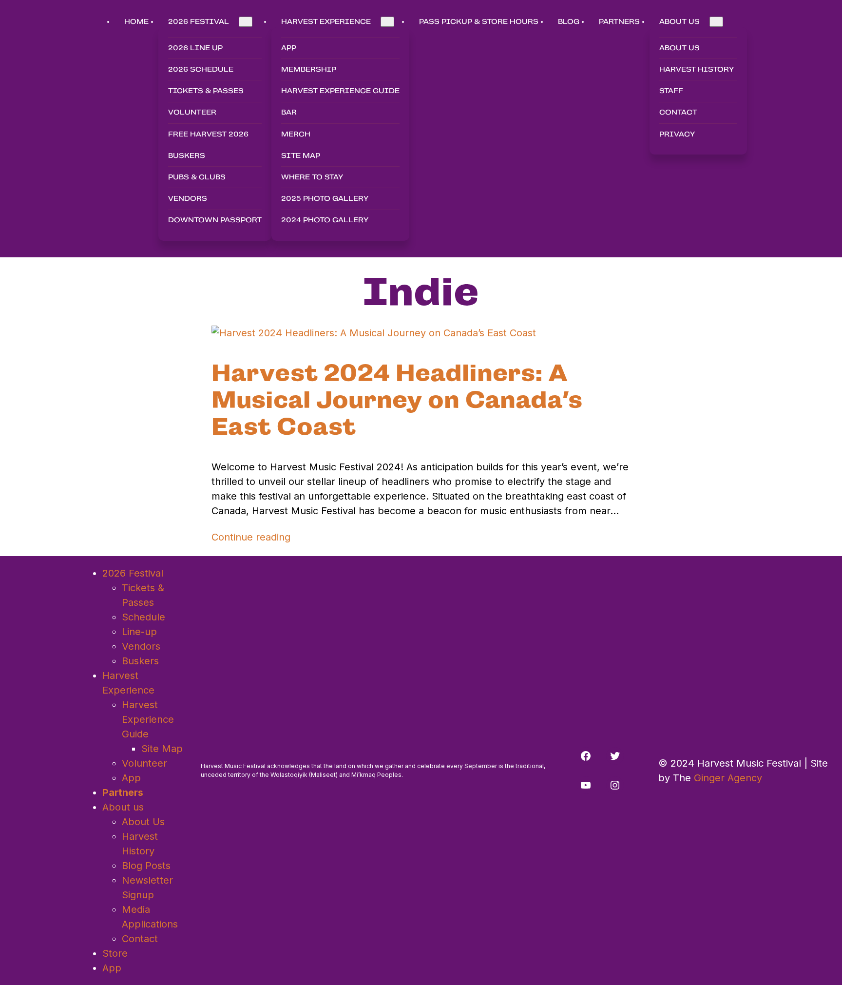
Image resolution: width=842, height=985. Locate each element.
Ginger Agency (728, 778)
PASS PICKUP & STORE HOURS (478, 21)
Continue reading (250, 537)
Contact (678, 112)
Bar (289, 112)
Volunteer (192, 112)
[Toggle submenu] (245, 22)
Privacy (677, 134)
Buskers (186, 155)
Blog (568, 21)
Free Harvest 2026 (208, 134)
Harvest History (696, 69)
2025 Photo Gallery (324, 198)
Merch (295, 134)
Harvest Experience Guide (340, 91)
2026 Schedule (200, 69)
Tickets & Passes (206, 91)
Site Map (300, 155)
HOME (136, 21)
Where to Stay (312, 177)
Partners (122, 792)
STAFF (671, 91)
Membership (308, 69)
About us (679, 48)
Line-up (139, 631)
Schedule (143, 617)
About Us (143, 822)
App (288, 48)
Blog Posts (146, 865)
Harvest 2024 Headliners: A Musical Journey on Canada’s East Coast (396, 400)
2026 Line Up (195, 48)
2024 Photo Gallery (324, 220)
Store (115, 953)
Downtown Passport (215, 220)
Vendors (187, 198)
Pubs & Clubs (197, 177)
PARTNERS (619, 21)
